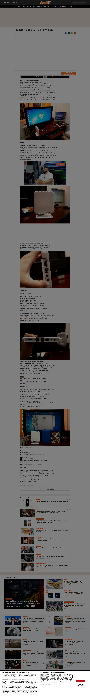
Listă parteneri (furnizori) (45, 684)
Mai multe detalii (29, 679)
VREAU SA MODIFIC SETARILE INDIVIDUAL (80, 685)
